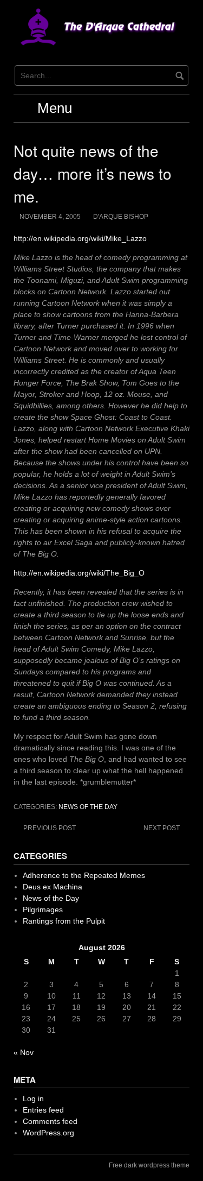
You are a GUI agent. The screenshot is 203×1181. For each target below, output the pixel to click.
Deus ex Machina (52, 886)
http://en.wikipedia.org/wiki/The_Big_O (79, 573)
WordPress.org (48, 1132)
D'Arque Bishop (120, 216)
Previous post (49, 828)
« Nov (24, 1052)
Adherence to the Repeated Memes (84, 875)
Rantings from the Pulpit (64, 921)
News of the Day (87, 807)
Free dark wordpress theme (149, 1165)
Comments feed (50, 1121)
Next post (161, 828)
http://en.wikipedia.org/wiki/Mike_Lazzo (80, 238)
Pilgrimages (43, 909)
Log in (33, 1098)
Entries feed (43, 1110)
